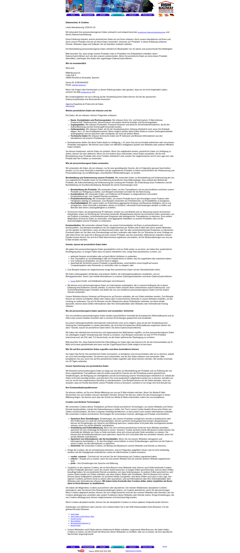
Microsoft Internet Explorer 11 (80, 523)
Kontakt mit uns (86, 92)
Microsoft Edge (76, 521)
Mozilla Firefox (75, 525)
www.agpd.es (70, 106)
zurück (164, 546)
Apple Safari (75, 514)
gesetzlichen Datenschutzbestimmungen (152, 32)
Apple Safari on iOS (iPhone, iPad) (82, 516)
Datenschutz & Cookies (133, 551)
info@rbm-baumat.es (79, 85)
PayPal (73, 281)
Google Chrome (76, 519)
